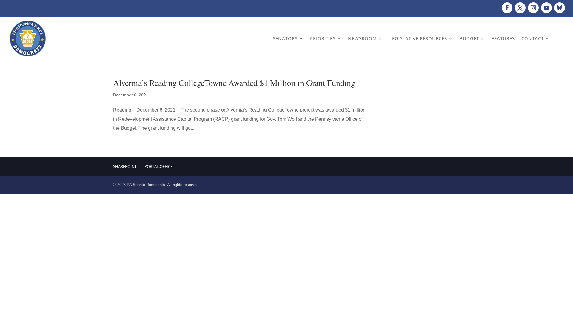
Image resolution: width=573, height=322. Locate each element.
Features (503, 38)
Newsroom (362, 38)
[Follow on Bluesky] (559, 7)
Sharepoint (125, 166)
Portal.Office (158, 166)
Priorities (322, 38)
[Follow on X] (520, 7)
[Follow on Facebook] (507, 7)
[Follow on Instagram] (533, 7)
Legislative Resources (418, 38)
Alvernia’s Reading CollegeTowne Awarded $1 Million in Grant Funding (234, 82)
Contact (532, 38)
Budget (469, 38)
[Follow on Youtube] (546, 7)
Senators (285, 38)
